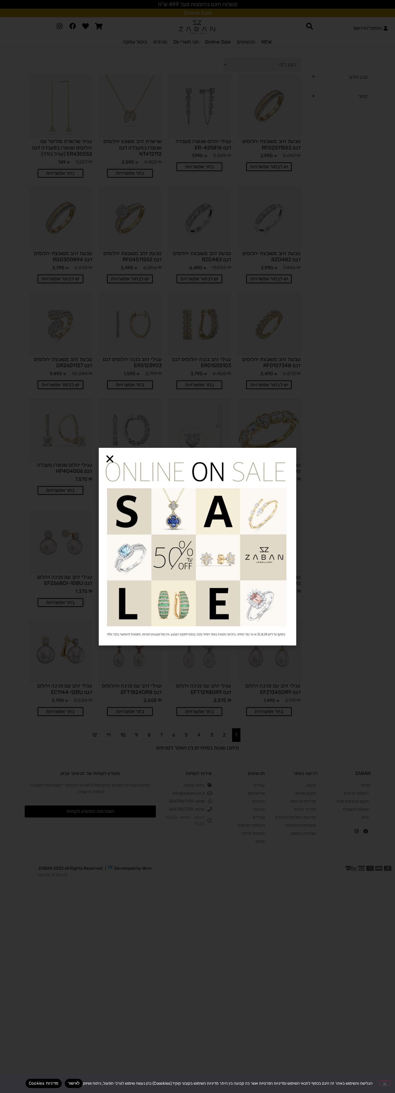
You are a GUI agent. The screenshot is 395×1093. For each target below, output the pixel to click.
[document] (197, 546)
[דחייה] (385, 1083)
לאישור (74, 1083)
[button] (110, 459)
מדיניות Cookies (44, 1083)
